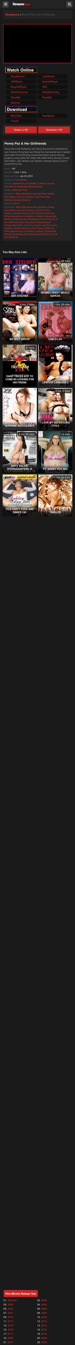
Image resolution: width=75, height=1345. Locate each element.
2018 (44, 1317)
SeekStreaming (19, 92)
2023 (10, 1308)
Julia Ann (21, 196)
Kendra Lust (32, 196)
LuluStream (48, 76)
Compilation (31, 183)
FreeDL (14, 121)
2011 (10, 1333)
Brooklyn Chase (46, 193)
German (12, 1300)
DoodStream (17, 76)
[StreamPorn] (21, 4)
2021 (10, 1312)
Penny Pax (44, 196)
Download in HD (54, 129)
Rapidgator (48, 115)
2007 (10, 1342)
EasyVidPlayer (50, 81)
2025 (10, 1304)
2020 (44, 1312)
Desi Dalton (10, 196)
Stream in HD (21, 129)
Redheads (22, 186)
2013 (10, 1329)
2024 (44, 1304)
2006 (44, 1342)
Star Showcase (35, 186)
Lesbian (42, 183)
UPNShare (16, 81)
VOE (44, 86)
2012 (44, 1329)
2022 (44, 1308)
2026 (44, 1300)
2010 (44, 1333)
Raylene (8, 199)
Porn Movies (21, 179)
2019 (16, 203)
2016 (44, 1321)
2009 (10, 1338)
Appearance (19, 183)
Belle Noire (32, 193)
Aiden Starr (21, 193)
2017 (10, 1321)
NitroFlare (16, 115)
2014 (44, 1325)
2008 (44, 1338)
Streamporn (12, 14)
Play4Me (15, 97)
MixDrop (15, 102)
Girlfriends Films (19, 189)
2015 (10, 1325)
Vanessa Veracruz (22, 199)
